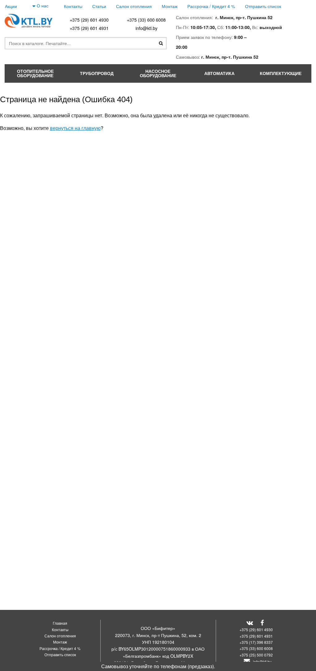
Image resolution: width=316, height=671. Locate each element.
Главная (60, 623)
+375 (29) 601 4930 (89, 19)
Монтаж (169, 6)
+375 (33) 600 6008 (146, 19)
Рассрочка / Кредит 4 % (211, 6)
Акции (11, 6)
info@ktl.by (146, 28)
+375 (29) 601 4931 (89, 28)
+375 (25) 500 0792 (256, 654)
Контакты (73, 6)
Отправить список (263, 6)
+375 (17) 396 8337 (256, 642)
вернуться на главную (75, 127)
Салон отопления (134, 6)
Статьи (99, 6)
